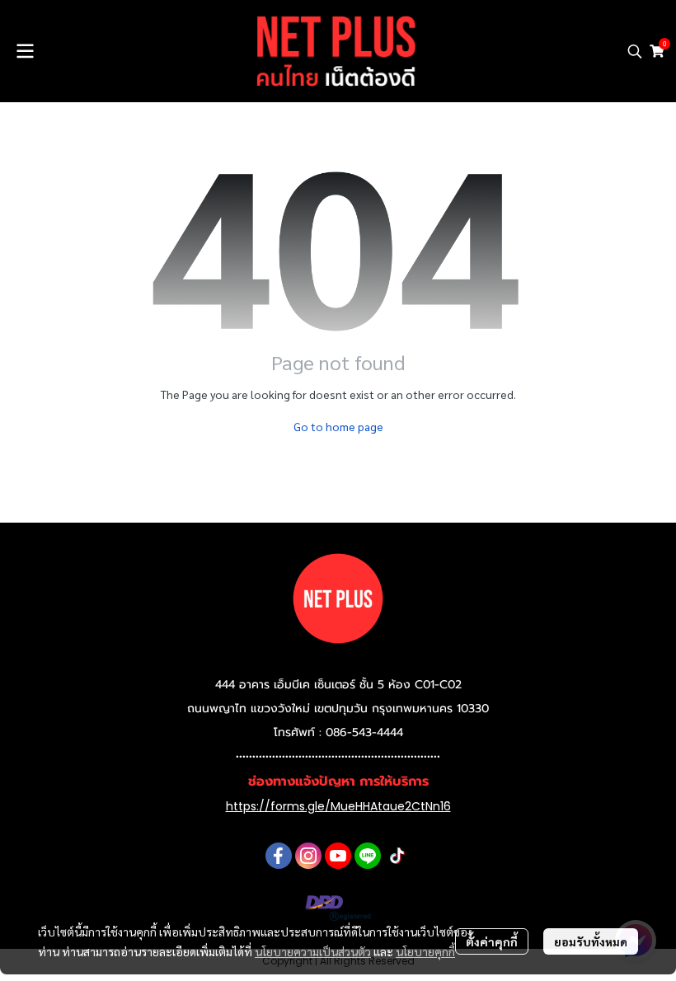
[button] (634, 51)
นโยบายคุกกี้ (425, 951)
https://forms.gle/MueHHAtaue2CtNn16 (338, 806)
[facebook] (278, 856)
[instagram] (308, 856)
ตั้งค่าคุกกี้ (492, 941)
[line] (367, 856)
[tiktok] (397, 856)
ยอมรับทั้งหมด (590, 941)
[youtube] (338, 856)
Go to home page (338, 426)
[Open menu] (24, 51)
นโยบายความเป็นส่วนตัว (313, 951)
